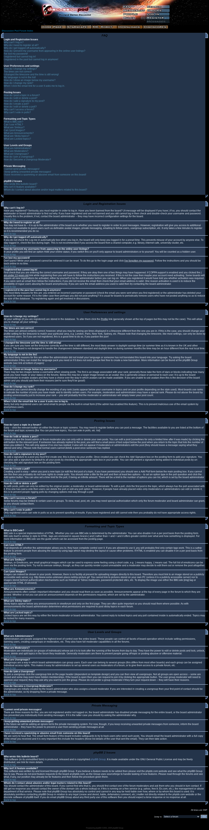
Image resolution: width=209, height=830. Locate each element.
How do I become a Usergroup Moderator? (27, 159)
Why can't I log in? (14, 42)
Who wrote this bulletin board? (20, 184)
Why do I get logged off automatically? (25, 48)
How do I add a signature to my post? (24, 101)
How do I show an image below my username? (30, 80)
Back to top (10, 219)
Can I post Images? (14, 130)
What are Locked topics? (17, 138)
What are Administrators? (17, 148)
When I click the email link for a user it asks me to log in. (34, 85)
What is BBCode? (13, 121)
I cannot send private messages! (21, 169)
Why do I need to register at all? (21, 45)
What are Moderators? (16, 151)
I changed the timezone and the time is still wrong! (31, 74)
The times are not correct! (18, 71)
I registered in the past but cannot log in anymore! (31, 59)
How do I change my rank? (18, 83)
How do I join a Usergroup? (19, 156)
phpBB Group (98, 759)
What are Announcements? (19, 133)
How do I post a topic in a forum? (22, 95)
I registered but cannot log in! (20, 56)
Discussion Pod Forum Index (17, 31)
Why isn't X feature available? (20, 186)
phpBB (98, 828)
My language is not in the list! (20, 77)
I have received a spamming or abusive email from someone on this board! (45, 174)
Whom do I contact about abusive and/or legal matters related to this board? (45, 189)
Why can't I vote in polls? (17, 112)
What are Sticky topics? (16, 136)
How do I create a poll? (16, 103)
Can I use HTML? (13, 124)
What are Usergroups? (16, 153)
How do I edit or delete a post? (20, 98)
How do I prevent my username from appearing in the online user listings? (44, 50)
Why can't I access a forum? (19, 109)
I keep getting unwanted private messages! (27, 171)
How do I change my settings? (20, 68)
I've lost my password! (16, 53)
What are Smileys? (14, 127)
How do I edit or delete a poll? (20, 106)
